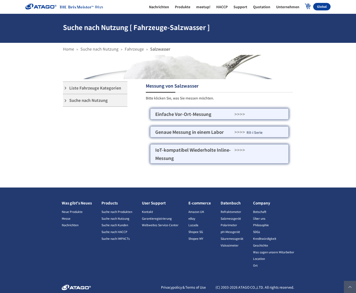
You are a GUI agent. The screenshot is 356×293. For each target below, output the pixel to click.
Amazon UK (196, 212)
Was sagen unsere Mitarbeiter (273, 252)
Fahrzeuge (134, 49)
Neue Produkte (72, 212)
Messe (66, 218)
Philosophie (261, 225)
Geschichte (260, 245)
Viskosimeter (230, 245)
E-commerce (199, 202)
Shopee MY (195, 238)
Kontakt (147, 212)
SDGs (256, 232)
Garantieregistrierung (157, 218)
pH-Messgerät (230, 232)
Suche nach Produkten (116, 212)
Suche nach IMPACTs (115, 238)
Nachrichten (70, 225)
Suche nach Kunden (114, 225)
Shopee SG (195, 232)
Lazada (193, 225)
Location (259, 258)
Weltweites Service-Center (160, 225)
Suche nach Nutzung (99, 49)
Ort (255, 265)
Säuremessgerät (232, 238)
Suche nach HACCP (114, 232)
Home (68, 49)
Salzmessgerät (231, 218)
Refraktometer (231, 212)
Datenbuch (231, 202)
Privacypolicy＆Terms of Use (183, 287)
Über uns (259, 218)
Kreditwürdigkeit (264, 238)
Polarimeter (229, 225)
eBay (191, 218)
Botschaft (259, 212)
